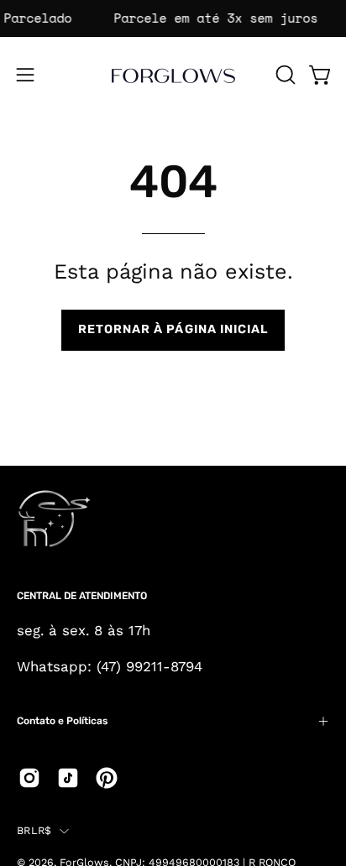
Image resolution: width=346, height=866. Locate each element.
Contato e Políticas (62, 721)
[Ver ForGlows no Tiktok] (68, 777)
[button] (284, 74)
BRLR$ (34, 830)
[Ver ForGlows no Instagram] (29, 777)
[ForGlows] (173, 75)
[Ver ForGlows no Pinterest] (106, 777)
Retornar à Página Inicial (173, 329)
